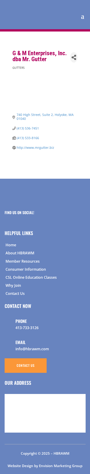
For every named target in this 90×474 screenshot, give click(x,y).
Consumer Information (26, 269)
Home (11, 244)
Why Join (13, 285)
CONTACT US (26, 365)
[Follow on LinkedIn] (23, 217)
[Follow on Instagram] (15, 217)
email (20, 342)
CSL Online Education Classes (31, 277)
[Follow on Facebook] (6, 217)
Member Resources (23, 261)
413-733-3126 (27, 327)
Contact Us (15, 293)
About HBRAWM (20, 253)
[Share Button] (74, 57)
